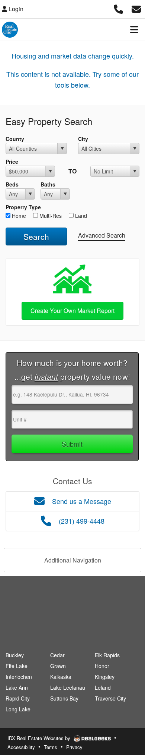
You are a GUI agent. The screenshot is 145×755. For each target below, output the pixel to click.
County (15, 138)
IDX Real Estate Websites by (39, 738)
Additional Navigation (72, 560)
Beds (12, 184)
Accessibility (21, 747)
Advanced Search (101, 235)
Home (18, 215)
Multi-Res (50, 215)
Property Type (23, 207)
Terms (50, 747)
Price (12, 161)
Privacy (74, 747)
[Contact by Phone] (118, 8)
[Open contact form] (136, 8)
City (83, 138)
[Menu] (134, 29)
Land (80, 215)
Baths (48, 184)
